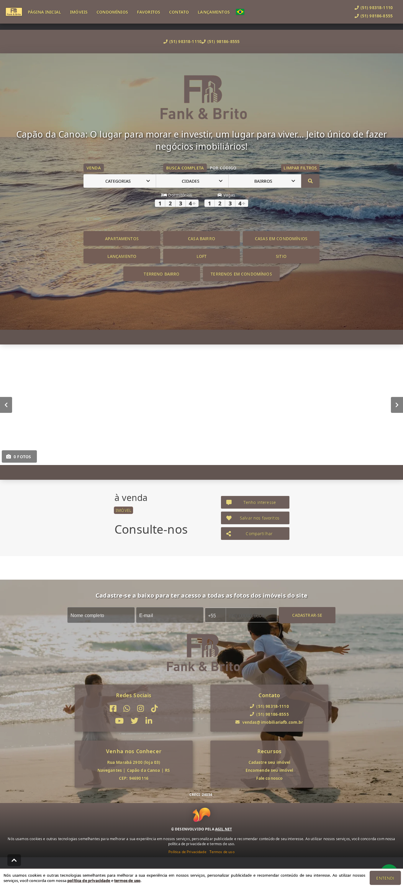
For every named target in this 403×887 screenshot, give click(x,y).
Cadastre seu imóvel (269, 762)
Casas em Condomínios (281, 238)
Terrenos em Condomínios (241, 274)
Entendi (385, 878)
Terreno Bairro (161, 274)
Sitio (281, 256)
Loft (201, 256)
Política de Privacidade (187, 851)
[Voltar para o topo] (14, 860)
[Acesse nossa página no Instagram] (140, 709)
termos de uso (127, 880)
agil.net (223, 829)
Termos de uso (222, 851)
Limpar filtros (300, 168)
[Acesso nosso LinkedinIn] (148, 721)
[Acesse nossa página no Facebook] (113, 709)
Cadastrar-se (307, 615)
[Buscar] (310, 181)
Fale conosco (269, 778)
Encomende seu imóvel (269, 770)
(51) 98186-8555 (223, 41)
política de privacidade (88, 880)
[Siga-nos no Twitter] (134, 721)
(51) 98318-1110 (185, 41)
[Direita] (397, 405)
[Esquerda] (6, 405)
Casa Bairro (201, 238)
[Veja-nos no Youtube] (119, 721)
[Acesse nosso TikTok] (154, 709)
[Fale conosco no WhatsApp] (126, 709)
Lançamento (122, 256)
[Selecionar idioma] (243, 12)
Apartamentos (122, 238)
